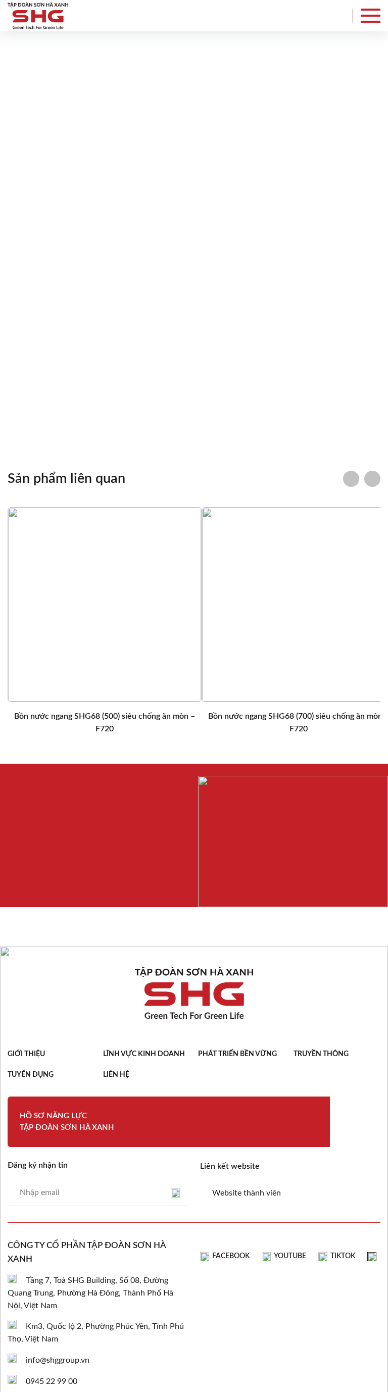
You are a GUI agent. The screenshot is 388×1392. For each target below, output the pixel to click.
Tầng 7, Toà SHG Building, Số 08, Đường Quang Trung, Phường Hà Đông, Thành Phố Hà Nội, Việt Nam (90, 1293)
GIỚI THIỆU (26, 1054)
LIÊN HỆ (116, 1074)
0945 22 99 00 (51, 1381)
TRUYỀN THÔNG (321, 1054)
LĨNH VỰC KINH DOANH (144, 1054)
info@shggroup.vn (57, 1360)
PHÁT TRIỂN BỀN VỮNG (237, 1054)
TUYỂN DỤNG (31, 1074)
